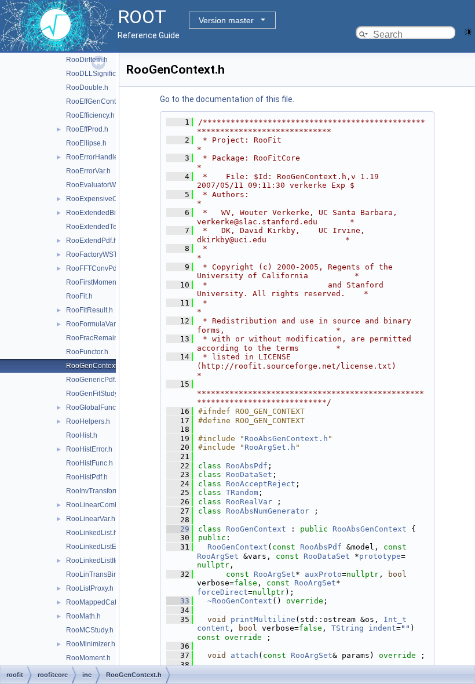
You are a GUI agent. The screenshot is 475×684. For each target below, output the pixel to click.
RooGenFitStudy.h (94, 394)
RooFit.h (79, 296)
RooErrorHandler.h (96, 157)
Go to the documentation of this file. (227, 99)
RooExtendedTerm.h (98, 227)
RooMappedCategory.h (103, 602)
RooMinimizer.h (90, 644)
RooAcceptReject (260, 483)
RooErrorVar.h (88, 171)
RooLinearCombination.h (106, 505)
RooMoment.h (88, 658)
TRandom (242, 492)
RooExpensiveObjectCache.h (112, 199)
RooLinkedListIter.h (96, 560)
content (213, 628)
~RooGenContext (239, 600)
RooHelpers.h (88, 421)
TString (347, 628)
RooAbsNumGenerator (267, 511)
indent (382, 628)
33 (177, 600)
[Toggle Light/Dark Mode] (468, 31)
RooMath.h (83, 616)
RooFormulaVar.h (93, 324)
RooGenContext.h (94, 366)
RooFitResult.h (89, 310)
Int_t (395, 619)
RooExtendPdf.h (92, 241)
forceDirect (222, 592)
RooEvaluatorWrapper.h (104, 185)
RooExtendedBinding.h (103, 213)
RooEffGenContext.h (98, 101)
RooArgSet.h (269, 447)
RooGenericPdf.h (93, 380)
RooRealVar (249, 501)
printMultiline (263, 619)
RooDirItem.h (87, 60)
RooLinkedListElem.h (100, 547)
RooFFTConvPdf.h (95, 268)
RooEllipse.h (86, 143)
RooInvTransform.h (96, 491)
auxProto (323, 574)
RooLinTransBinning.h (101, 574)
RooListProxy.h (90, 588)
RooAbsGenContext (369, 529)
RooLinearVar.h (90, 519)
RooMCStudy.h (90, 630)
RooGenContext (256, 529)
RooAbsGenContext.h (286, 438)
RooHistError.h (89, 449)
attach (244, 655)
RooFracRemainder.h (100, 338)
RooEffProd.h (87, 129)
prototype (380, 556)
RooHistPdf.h (87, 477)
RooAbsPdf (247, 465)
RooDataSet (249, 474)
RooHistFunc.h (89, 463)
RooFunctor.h (87, 352)
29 (177, 529)
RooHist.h (81, 435)
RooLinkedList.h (92, 533)
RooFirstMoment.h (95, 282)
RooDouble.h (87, 87)
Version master (226, 20)
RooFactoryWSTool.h (99, 254)
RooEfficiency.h (90, 115)
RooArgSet (218, 556)
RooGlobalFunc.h (94, 407)
